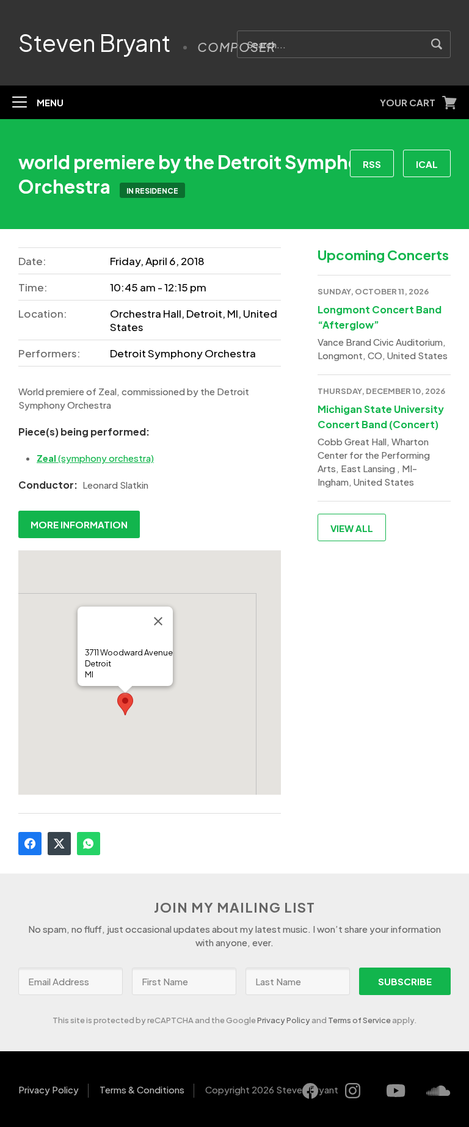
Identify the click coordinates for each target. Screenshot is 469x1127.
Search (437, 44)
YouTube (395, 1091)
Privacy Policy (283, 1020)
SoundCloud (438, 1091)
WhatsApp (88, 843)
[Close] (158, 621)
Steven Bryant (94, 42)
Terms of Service (359, 1020)
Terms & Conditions (142, 1089)
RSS (372, 164)
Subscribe (405, 981)
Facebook (30, 843)
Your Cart (407, 102)
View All (351, 528)
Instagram (353, 1091)
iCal (427, 164)
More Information (79, 524)
